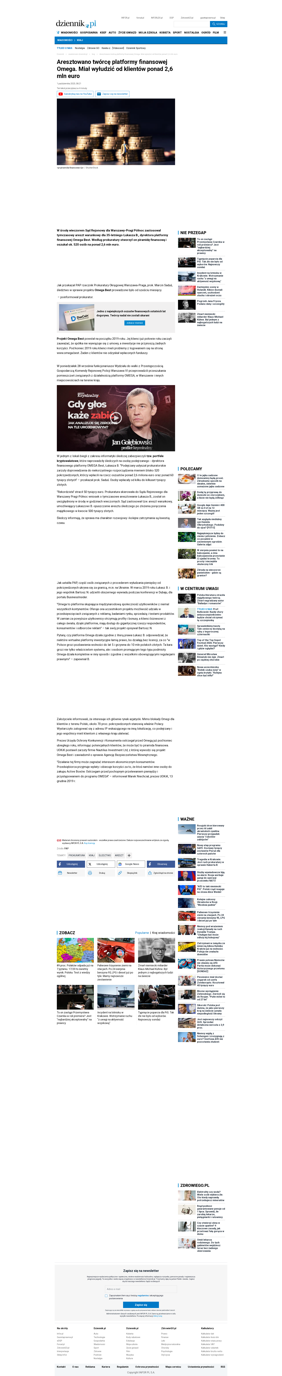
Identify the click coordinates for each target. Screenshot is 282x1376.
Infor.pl (60, 1334)
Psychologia (166, 1351)
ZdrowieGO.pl (187, 18)
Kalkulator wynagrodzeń (212, 1355)
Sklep (222, 18)
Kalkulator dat (207, 1334)
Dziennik (60, 54)
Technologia (99, 1337)
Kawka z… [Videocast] (113, 48)
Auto (96, 1334)
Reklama (90, 1366)
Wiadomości (64, 40)
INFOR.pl (125, 18)
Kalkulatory (207, 1328)
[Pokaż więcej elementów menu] (224, 33)
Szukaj (220, 24)
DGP (172, 18)
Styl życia (165, 1355)
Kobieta (129, 1334)
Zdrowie (97, 1351)
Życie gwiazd (132, 1348)
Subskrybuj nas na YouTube (78, 94)
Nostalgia (80, 48)
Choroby (165, 1348)
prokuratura (77, 855)
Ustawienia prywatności (201, 1366)
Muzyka (130, 1355)
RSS (223, 1366)
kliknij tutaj (157, 1316)
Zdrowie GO (93, 48)
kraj (93, 54)
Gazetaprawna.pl (65, 1337)
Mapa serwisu (173, 1366)
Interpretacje (63, 1351)
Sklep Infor (62, 1355)
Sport (96, 1348)
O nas (75, 1366)
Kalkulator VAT (208, 1344)
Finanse (164, 1337)
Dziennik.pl (100, 1328)
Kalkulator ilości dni (210, 1337)
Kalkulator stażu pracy (211, 1341)
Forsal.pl (61, 1344)
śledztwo (105, 855)
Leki (163, 1341)
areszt (119, 855)
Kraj (80, 40)
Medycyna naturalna (170, 1344)
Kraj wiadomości (163, 933)
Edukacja (130, 1341)
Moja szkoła (131, 1344)
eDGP (59, 1341)
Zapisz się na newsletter (115, 94)
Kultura (129, 1358)
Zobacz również (135, 322)
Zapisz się (141, 1304)
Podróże (97, 1355)
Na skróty (62, 1328)
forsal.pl (140, 18)
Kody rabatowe (133, 1337)
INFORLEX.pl (157, 18)
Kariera (106, 1366)
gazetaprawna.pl (208, 18)
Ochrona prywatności (147, 1366)
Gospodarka (99, 1341)
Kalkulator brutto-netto (211, 1351)
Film (128, 1351)
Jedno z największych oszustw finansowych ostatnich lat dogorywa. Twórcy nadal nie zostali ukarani (131, 313)
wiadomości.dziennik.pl (77, 54)
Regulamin (123, 1366)
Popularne (142, 933)
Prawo (164, 1334)
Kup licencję (89, 843)
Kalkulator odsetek (209, 1348)
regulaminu (143, 1295)
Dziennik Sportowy (136, 48)
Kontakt (61, 1366)
